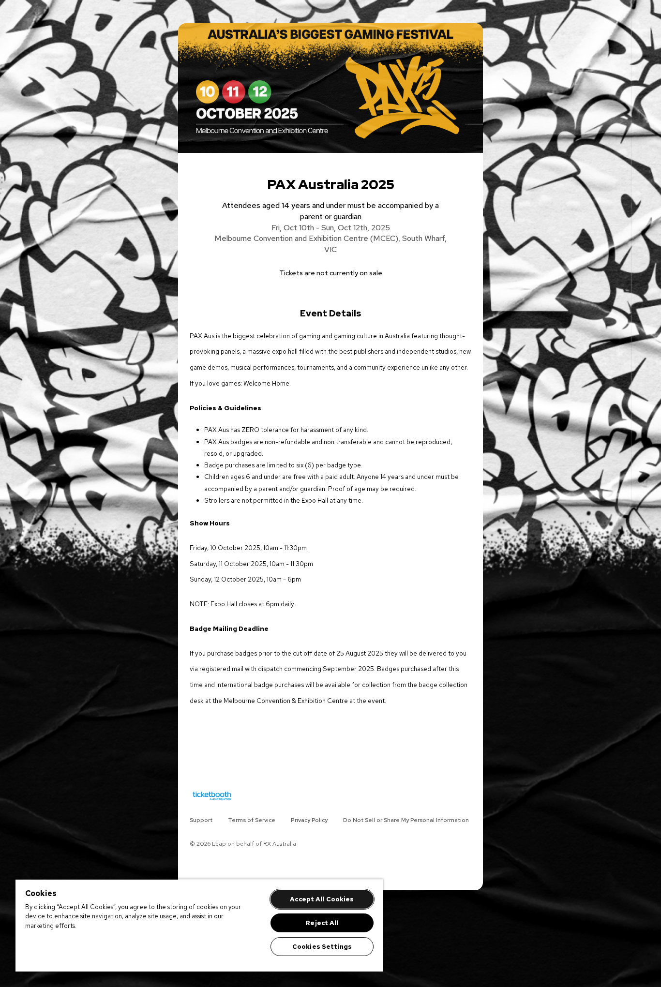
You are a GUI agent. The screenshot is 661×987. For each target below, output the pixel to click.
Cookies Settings (322, 946)
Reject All (321, 923)
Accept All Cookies (322, 899)
